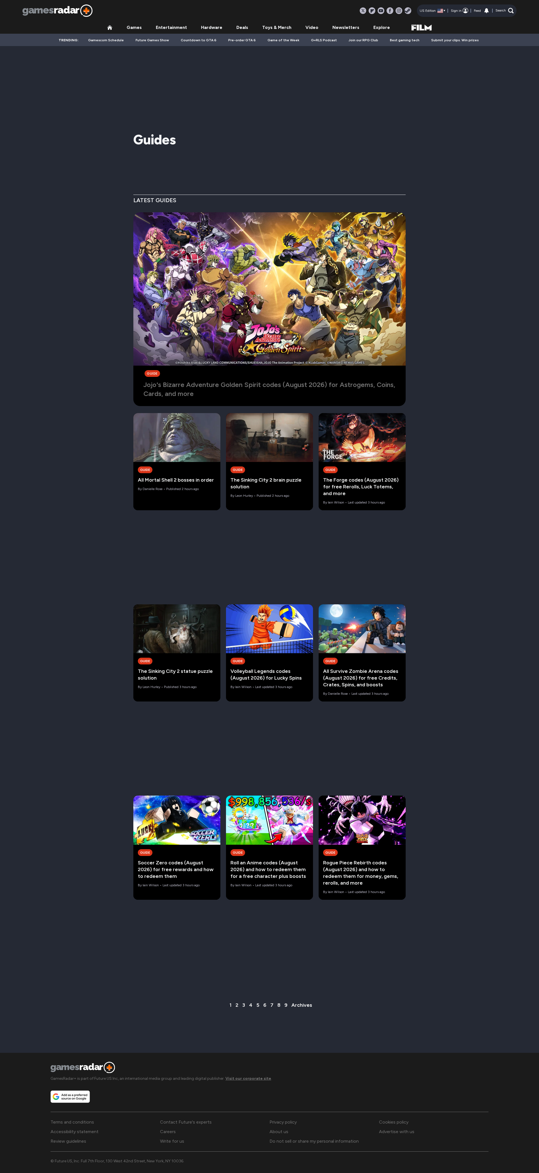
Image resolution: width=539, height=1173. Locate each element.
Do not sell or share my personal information (314, 1141)
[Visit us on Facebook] (390, 10)
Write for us (172, 1141)
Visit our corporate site (248, 1078)
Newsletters (345, 27)
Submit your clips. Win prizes (455, 40)
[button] (505, 10)
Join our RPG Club (363, 40)
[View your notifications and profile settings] (486, 10)
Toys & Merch (276, 27)
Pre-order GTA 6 (242, 40)
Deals (242, 27)
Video (311, 27)
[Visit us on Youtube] (381, 10)
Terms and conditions (72, 1122)
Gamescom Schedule (106, 40)
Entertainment (171, 27)
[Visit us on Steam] (408, 10)
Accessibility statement (75, 1131)
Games (134, 27)
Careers (168, 1131)
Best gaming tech (404, 40)
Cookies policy (393, 1122)
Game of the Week (283, 40)
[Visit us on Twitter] (363, 10)
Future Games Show (152, 40)
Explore (381, 27)
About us (279, 1131)
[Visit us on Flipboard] (372, 10)
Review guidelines (68, 1141)
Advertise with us (396, 1131)
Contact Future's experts (186, 1122)
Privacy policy (283, 1122)
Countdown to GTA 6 (198, 40)
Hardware (211, 27)
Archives (301, 1005)
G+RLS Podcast (324, 40)
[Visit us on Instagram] (399, 10)
